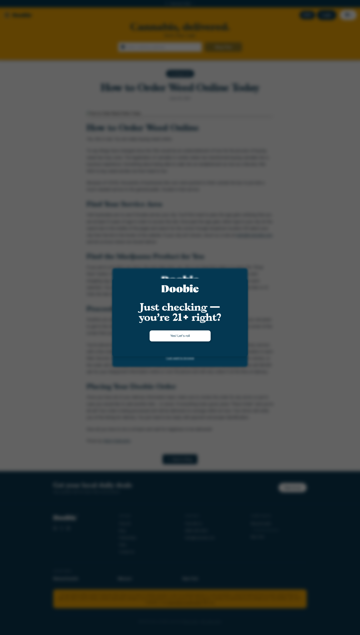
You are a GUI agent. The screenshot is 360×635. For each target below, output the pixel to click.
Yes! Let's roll (180, 336)
